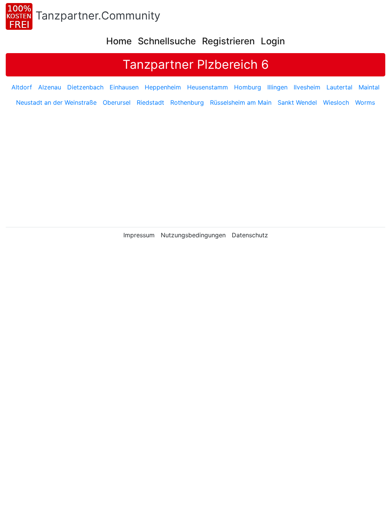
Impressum (139, 235)
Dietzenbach (85, 87)
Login (273, 41)
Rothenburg (187, 102)
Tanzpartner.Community (98, 15)
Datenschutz (250, 235)
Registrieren (228, 41)
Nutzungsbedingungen (193, 235)
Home (119, 41)
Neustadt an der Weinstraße (56, 102)
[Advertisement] (198, 167)
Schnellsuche (167, 41)
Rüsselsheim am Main (240, 102)
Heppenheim (163, 87)
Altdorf (21, 87)
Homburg (247, 87)
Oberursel (117, 102)
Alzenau (49, 87)
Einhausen (124, 87)
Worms (365, 102)
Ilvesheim (307, 87)
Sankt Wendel (297, 102)
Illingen (277, 87)
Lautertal (339, 87)
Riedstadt (150, 102)
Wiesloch (336, 102)
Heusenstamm (207, 87)
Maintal (369, 87)
